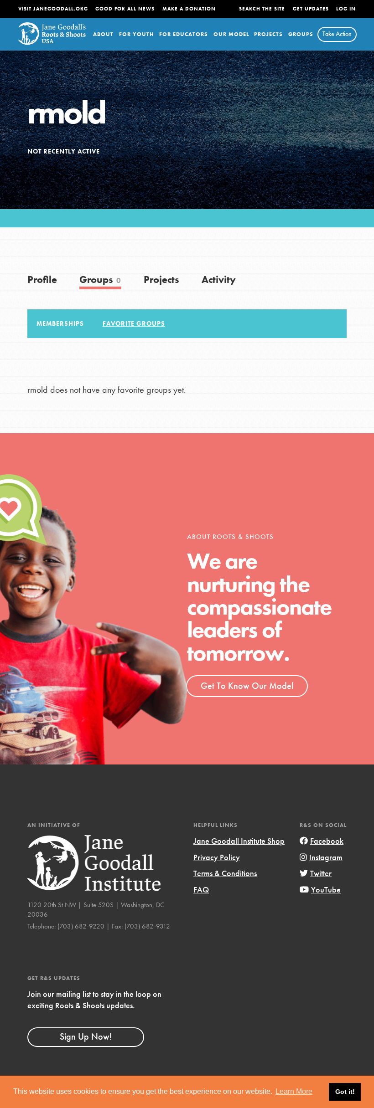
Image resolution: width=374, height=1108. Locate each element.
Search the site (262, 9)
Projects (268, 34)
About (103, 34)
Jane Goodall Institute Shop (239, 841)
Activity (219, 279)
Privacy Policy (216, 857)
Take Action (337, 34)
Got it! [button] (345, 1091)
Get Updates (311, 9)
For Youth (136, 34)
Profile (42, 279)
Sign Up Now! (86, 1036)
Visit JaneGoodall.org (53, 9)
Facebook (326, 841)
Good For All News (125, 9)
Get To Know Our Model (247, 686)
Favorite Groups (134, 323)
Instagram (326, 857)
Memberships (60, 323)
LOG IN (346, 9)
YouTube (326, 889)
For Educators (183, 34)
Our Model (231, 34)
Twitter (321, 873)
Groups (300, 34)
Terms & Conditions (225, 873)
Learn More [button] (293, 1091)
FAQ (201, 889)
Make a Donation (189, 9)
